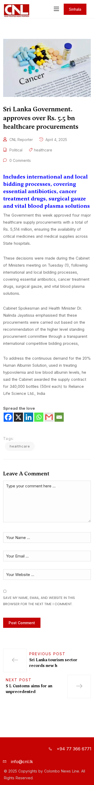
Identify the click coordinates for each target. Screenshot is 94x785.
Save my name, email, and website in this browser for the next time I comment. (39, 600)
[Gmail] (49, 417)
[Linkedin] (28, 417)
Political (15, 150)
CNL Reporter (21, 139)
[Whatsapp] (38, 417)
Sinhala (75, 9)
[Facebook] (8, 417)
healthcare (43, 150)
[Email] (59, 417)
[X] (18, 417)
